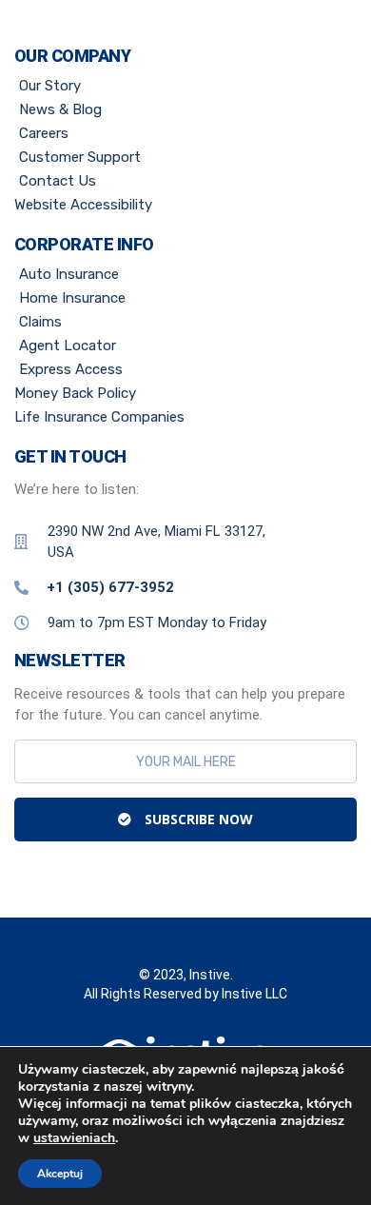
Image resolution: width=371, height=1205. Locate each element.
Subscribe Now (197, 819)
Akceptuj (60, 1173)
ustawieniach (74, 1138)
